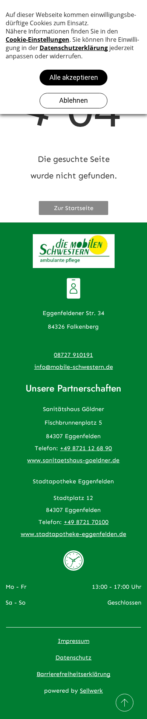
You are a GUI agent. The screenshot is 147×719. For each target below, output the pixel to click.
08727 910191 (73, 354)
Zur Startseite (73, 208)
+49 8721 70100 (86, 522)
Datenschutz (73, 657)
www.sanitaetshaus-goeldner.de (73, 460)
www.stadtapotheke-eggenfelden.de (73, 534)
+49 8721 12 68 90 (86, 448)
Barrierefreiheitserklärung (73, 674)
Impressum (73, 640)
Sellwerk (91, 690)
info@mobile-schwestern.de (73, 366)
